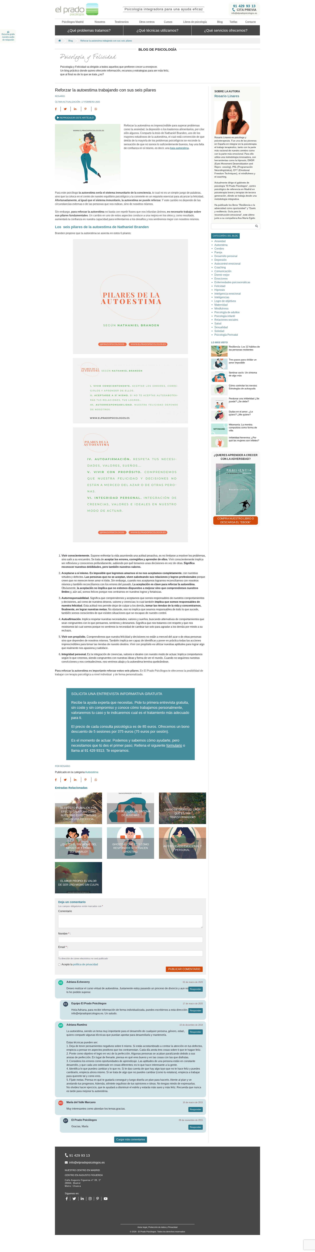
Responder (195, 989)
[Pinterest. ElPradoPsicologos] (98, 1199)
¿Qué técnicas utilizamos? (157, 30)
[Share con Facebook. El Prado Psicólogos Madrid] (58, 109)
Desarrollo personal (225, 256)
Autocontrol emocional (227, 263)
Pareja (218, 252)
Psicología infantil (224, 316)
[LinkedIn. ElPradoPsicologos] (83, 1199)
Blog (220, 21)
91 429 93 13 (244, 6)
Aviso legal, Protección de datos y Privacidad (157, 1227)
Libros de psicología (195, 21)
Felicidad (219, 286)
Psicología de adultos (227, 312)
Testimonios (122, 21)
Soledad (219, 331)
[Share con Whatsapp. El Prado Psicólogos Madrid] (95, 109)
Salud (217, 323)
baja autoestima (179, 148)
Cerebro (219, 248)
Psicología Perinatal (226, 334)
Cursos (168, 21)
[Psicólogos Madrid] (59, 41)
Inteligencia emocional (227, 293)
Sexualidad (221, 327)
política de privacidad (85, 964)
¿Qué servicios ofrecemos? (225, 30)
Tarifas (233, 21)
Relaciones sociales (226, 319)
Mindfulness (221, 308)
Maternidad (221, 304)
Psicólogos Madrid (73, 21)
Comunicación (222, 271)
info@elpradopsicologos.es (244, 13)
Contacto (250, 21)
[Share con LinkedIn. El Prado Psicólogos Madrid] (76, 109)
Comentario (65, 911)
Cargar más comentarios (130, 1139)
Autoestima (91, 772)
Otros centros (147, 21)
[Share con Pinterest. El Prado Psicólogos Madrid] (86, 109)
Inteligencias (221, 297)
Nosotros (100, 21)
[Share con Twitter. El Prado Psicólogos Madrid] (66, 109)
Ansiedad (220, 241)
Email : (63, 947)
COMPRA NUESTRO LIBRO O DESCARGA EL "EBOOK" (235, 520)
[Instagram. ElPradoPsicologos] (91, 1199)
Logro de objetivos (225, 301)
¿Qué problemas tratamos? (89, 30)
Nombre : (64, 933)
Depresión (220, 259)
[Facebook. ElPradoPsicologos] (68, 1199)
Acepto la (80, 964)
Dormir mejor (222, 274)
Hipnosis (219, 289)
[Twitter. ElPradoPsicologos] (75, 1199)
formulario (174, 745)
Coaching (220, 267)
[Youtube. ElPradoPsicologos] (107, 1199)
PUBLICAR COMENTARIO (184, 969)
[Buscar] (256, 226)
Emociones (221, 278)
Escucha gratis (8, 37)
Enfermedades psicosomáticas (232, 282)
